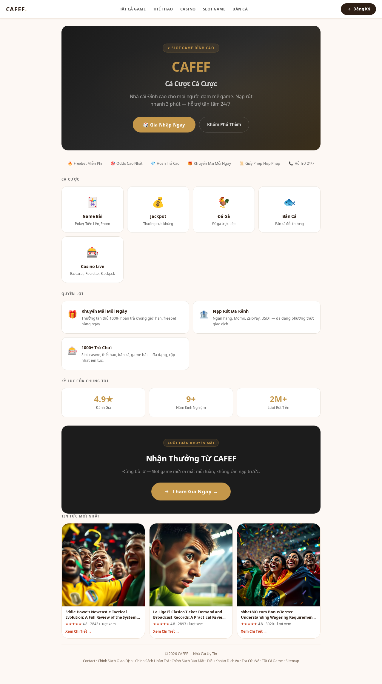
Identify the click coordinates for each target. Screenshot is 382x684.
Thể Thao (163, 9)
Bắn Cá (240, 9)
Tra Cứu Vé (250, 660)
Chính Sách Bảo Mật (188, 660)
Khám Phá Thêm (224, 124)
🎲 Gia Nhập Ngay (164, 125)
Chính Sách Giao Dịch (115, 660)
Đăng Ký (361, 9)
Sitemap (292, 660)
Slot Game (214, 9)
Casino (188, 9)
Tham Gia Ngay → (195, 491)
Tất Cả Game (133, 9)
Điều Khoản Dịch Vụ (223, 660)
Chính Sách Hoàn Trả (152, 660)
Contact (89, 660)
